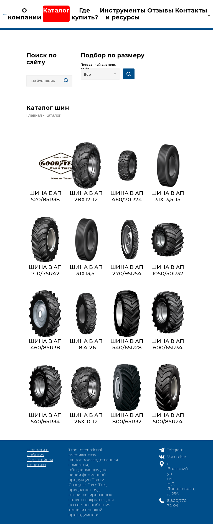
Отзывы (160, 10)
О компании (24, 14)
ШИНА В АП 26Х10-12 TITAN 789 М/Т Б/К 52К (86, 424)
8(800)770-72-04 (177, 503)
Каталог (56, 10)
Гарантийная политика (40, 462)
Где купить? (84, 14)
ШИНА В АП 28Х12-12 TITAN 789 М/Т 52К (86, 202)
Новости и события (38, 452)
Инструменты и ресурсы (123, 14)
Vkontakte (176, 456)
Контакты (191, 10)
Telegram (175, 449)
